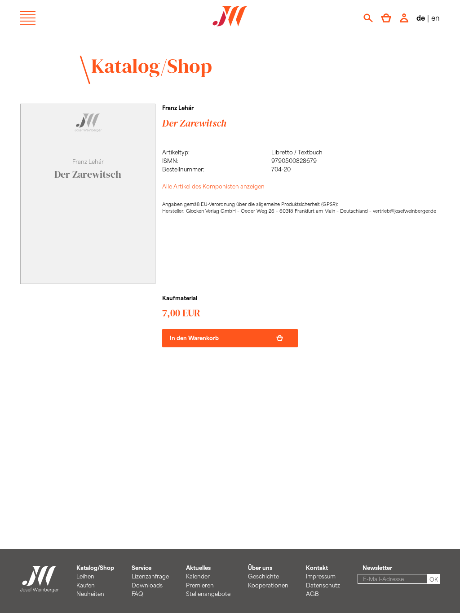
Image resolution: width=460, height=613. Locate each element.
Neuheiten (90, 593)
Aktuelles (198, 567)
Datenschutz (323, 585)
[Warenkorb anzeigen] (386, 17)
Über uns (260, 567)
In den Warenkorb (194, 338)
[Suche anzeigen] (368, 17)
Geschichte (263, 576)
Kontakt (317, 567)
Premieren (200, 585)
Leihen (85, 576)
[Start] (39, 587)
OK (433, 579)
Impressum (321, 576)
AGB (312, 593)
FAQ (137, 593)
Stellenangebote (208, 593)
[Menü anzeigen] (27, 18)
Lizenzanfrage (150, 576)
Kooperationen (268, 585)
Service (141, 567)
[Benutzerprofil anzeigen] (404, 17)
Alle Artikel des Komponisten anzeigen (213, 186)
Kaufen (85, 585)
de (420, 17)
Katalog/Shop (151, 65)
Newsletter (377, 567)
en (435, 17)
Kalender (198, 576)
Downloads (147, 585)
